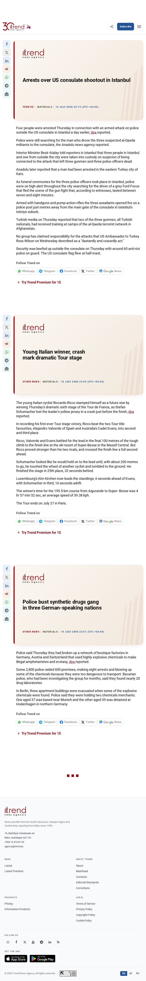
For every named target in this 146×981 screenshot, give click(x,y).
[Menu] (139, 26)
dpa (94, 132)
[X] (24, 942)
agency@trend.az (14, 846)
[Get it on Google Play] (42, 958)
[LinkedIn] (49, 942)
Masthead (82, 871)
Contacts (81, 876)
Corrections (83, 888)
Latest (8, 865)
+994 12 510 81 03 (14, 842)
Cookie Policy (84, 920)
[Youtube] (33, 942)
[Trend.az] (17, 26)
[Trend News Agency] (15, 811)
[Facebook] (16, 942)
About (79, 865)
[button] (6, 44)
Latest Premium (14, 871)
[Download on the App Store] (16, 958)
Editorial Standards (87, 882)
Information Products (17, 909)
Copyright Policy (85, 914)
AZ (130, 973)
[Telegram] (41, 942)
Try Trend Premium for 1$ (41, 282)
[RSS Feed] (58, 942)
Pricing (9, 903)
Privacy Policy (84, 909)
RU (137, 973)
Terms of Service (85, 903)
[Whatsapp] (8, 942)
